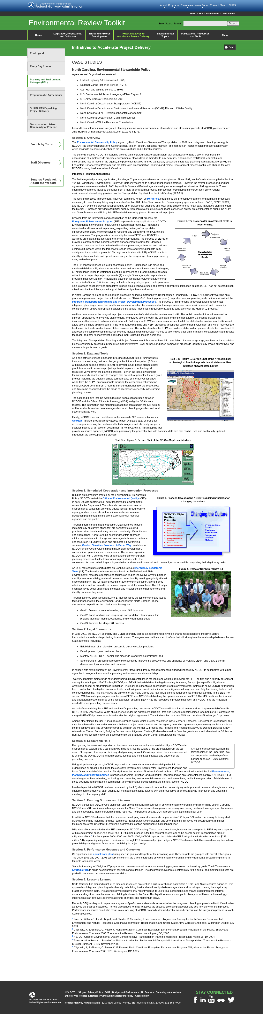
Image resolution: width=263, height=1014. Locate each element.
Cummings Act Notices (168, 992)
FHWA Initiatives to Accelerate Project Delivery (133, 35)
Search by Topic (41, 144)
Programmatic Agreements (46, 95)
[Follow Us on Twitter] (231, 1002)
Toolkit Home (228, 13)
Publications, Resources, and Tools (195, 35)
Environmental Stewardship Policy (97, 142)
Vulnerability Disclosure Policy (116, 996)
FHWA (192, 13)
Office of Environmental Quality (121, 498)
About (224, 35)
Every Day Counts (40, 66)
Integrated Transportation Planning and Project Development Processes (114, 301)
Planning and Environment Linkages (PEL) (45, 81)
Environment (212, 13)
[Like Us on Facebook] (195, 1002)
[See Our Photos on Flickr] (220, 1002)
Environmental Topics (165, 35)
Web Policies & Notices (86, 996)
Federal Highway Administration (82, 1002)
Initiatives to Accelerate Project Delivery (111, 47)
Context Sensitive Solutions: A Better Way (107, 545)
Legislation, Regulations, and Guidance (67, 35)
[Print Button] (231, 48)
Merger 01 (153, 198)
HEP (201, 13)
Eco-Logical (37, 53)
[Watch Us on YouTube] (211, 1002)
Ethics (68, 996)
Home (38, 35)
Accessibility (142, 996)
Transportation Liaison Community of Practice (43, 126)
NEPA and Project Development (99, 35)
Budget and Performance (125, 992)
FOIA (107, 992)
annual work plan (103, 854)
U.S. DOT (70, 992)
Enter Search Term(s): (171, 23)
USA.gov (81, 992)
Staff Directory (40, 162)
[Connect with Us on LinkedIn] (203, 1002)
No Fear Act (147, 992)
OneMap (77, 420)
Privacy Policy (95, 992)
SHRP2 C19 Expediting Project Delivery (43, 110)
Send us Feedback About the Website (43, 181)
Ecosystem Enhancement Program (92, 221)
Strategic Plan (80, 870)
